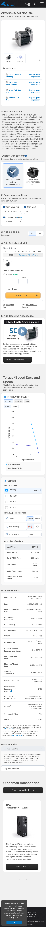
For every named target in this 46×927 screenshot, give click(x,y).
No (32, 233)
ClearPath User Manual (14, 91)
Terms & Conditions (37, 921)
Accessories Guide (15, 359)
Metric (15, 406)
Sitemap (30, 924)
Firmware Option (12, 217)
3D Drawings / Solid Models (13, 83)
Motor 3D (20, 62)
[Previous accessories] (19, 879)
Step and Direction (11, 768)
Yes (39, 233)
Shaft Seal (31, 207)
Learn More (20, 866)
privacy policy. (14, 918)
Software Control (11, 748)
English (7, 406)
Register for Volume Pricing (28, 255)
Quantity (23, 278)
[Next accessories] (27, 879)
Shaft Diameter (12, 207)
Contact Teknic (7, 729)
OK (14, 922)
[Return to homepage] (8, 6)
